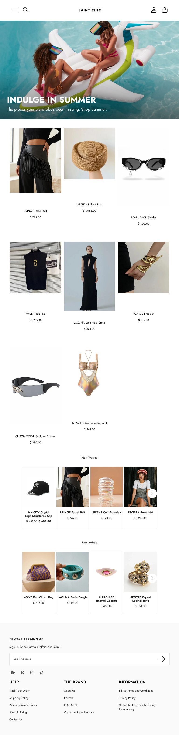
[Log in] (153, 10)
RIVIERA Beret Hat (140, 512)
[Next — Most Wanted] (152, 493)
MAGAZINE (71, 705)
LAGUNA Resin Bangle (72, 597)
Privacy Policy (127, 698)
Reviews (68, 698)
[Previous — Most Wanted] (26, 493)
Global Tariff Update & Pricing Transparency (137, 707)
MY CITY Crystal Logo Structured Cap (38, 514)
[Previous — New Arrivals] (26, 578)
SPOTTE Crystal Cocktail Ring (140, 599)
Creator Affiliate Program (79, 712)
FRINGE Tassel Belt (72, 512)
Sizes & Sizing (18, 712)
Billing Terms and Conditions (136, 691)
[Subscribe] (161, 659)
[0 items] (164, 10)
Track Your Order (19, 691)
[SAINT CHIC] (89, 10)
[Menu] (14, 10)
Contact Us (15, 719)
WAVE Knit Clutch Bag (38, 597)
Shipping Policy (18, 698)
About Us (69, 691)
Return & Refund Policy (23, 705)
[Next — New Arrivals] (152, 578)
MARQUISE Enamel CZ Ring (106, 599)
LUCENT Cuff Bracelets (106, 512)
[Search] (25, 10)
